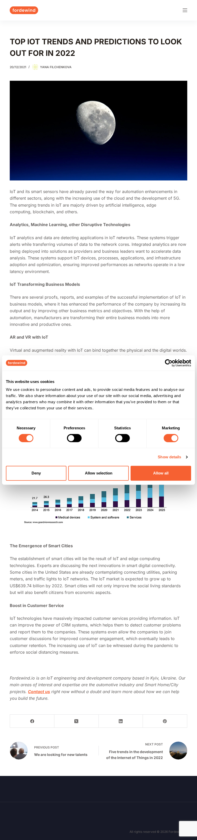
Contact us (39, 691)
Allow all (161, 473)
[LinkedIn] (121, 721)
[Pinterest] (165, 721)
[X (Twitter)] (76, 721)
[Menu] (185, 10)
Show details (169, 457)
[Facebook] (32, 721)
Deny (36, 473)
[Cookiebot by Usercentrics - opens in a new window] (168, 363)
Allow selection (98, 473)
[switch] (74, 438)
